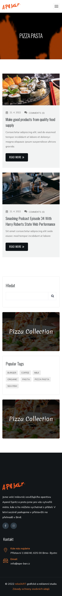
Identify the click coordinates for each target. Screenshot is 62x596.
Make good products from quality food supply (30, 122)
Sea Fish (12, 386)
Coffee (25, 372)
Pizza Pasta (42, 379)
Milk (36, 372)
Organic (12, 379)
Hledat (10, 285)
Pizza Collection (31, 331)
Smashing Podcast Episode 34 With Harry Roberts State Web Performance (30, 221)
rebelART (21, 583)
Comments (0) (36, 112)
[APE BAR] (11, 6)
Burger (11, 372)
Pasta (26, 379)
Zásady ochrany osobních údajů (31, 588)
